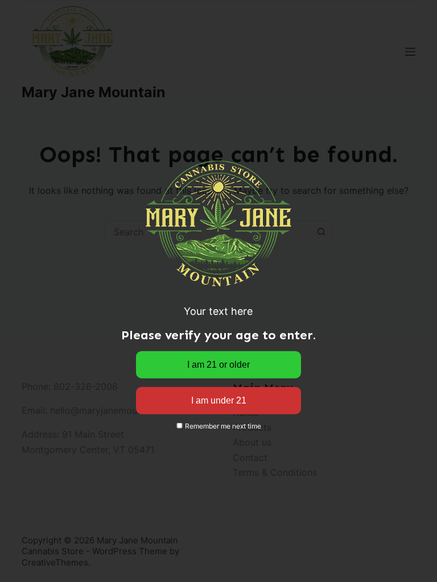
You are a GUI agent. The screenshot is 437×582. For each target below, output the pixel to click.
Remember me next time (222, 426)
